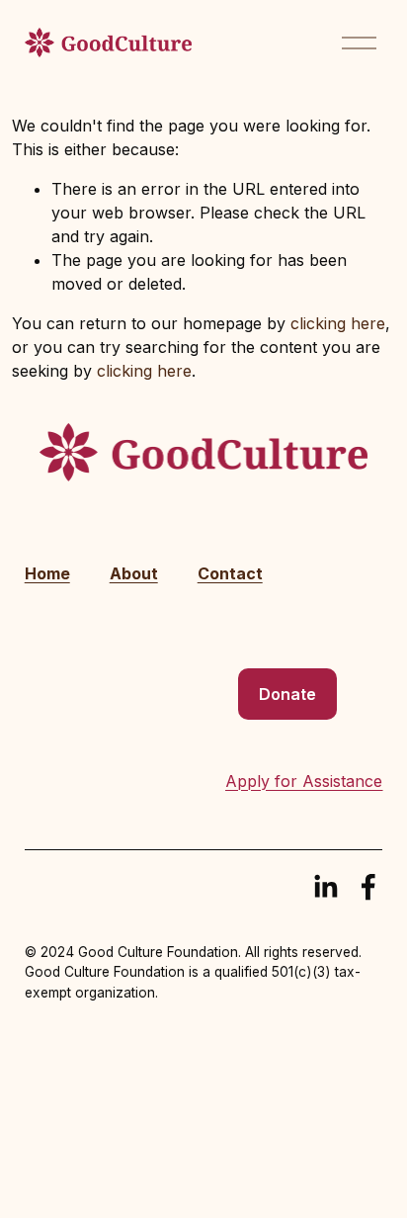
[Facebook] (368, 887)
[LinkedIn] (325, 887)
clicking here (337, 323)
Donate (287, 694)
